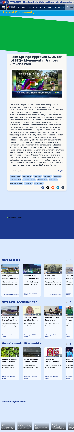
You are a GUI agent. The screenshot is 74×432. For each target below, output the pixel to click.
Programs (31, 7)
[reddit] (52, 187)
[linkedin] (57, 187)
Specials (39, 7)
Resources (48, 7)
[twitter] (47, 187)
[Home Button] (12, 7)
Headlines (21, 7)
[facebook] (42, 187)
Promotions (59, 7)
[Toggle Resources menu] (53, 7)
